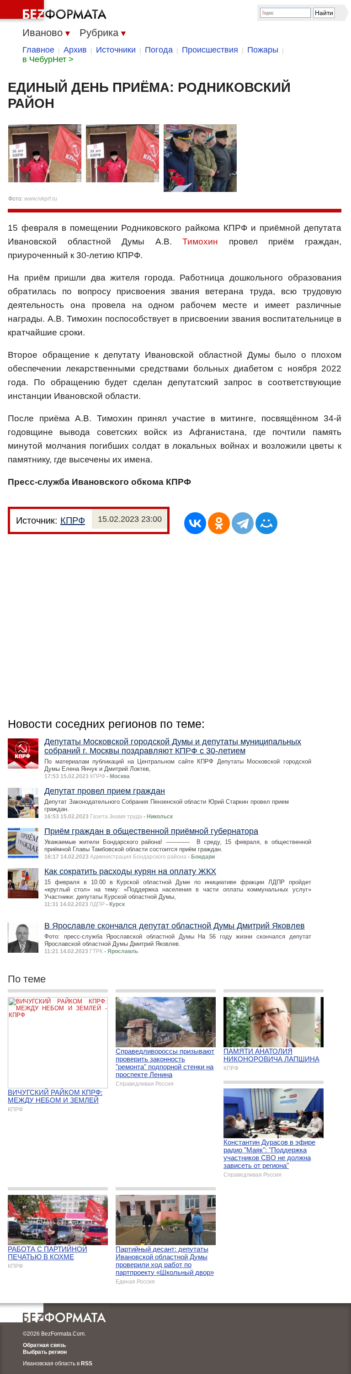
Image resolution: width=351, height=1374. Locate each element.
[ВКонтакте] (195, 523)
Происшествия (210, 49)
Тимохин (200, 241)
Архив (75, 49)
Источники (116, 49)
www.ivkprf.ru (40, 199)
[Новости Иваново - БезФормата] (55, 11)
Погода (159, 49)
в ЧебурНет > (48, 59)
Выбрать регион (45, 1352)
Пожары (262, 49)
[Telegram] (243, 523)
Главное (38, 49)
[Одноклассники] (219, 523)
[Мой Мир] (266, 523)
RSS (86, 1363)
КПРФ (72, 520)
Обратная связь (44, 1345)
